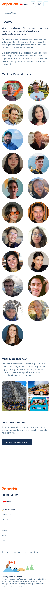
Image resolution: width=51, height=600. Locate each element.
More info (24, 586)
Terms (38, 552)
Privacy (30, 552)
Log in (4, 524)
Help (4, 540)
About (4, 530)
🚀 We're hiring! (8, 510)
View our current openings (17, 442)
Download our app (9, 514)
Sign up (5, 519)
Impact (4, 535)
